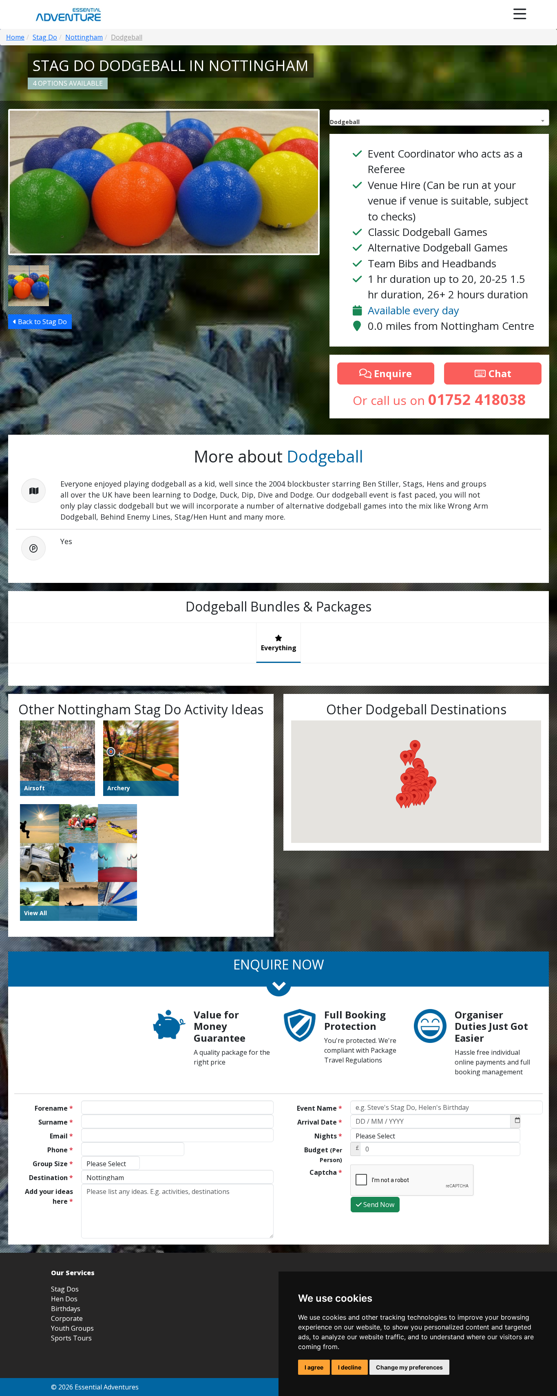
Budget (323, 1154)
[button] (401, 800)
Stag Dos (65, 1289)
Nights (328, 1135)
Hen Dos (64, 1298)
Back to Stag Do (41, 321)
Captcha (325, 1172)
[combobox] (439, 117)
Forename (54, 1108)
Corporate (67, 1318)
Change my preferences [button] (409, 1367)
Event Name (319, 1108)
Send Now (378, 1204)
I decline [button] (349, 1367)
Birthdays (65, 1308)
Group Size (53, 1163)
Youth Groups (72, 1328)
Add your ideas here (49, 1196)
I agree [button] (314, 1367)
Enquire (391, 373)
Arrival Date (319, 1122)
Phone (60, 1149)
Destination (51, 1177)
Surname (55, 1122)
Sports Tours (71, 1338)
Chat (498, 373)
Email (61, 1135)
